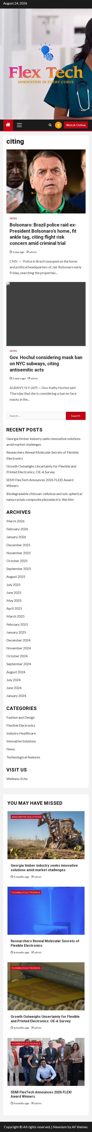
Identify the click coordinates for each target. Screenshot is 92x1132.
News (13, 218)
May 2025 (14, 600)
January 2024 (16, 696)
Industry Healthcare (21, 733)
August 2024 (15, 672)
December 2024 (18, 640)
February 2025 (17, 624)
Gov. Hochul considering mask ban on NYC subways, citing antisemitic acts (46, 363)
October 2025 (17, 561)
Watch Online (76, 125)
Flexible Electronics (20, 725)
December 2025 (18, 545)
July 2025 (13, 585)
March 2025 (15, 616)
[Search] (50, 125)
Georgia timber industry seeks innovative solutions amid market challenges (44, 867)
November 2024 (18, 648)
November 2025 (18, 553)
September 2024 (18, 664)
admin (33, 252)
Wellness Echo (17, 779)
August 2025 (15, 576)
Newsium (60, 1127)
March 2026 (15, 521)
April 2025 (14, 608)
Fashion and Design (20, 717)
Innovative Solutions (21, 741)
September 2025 (18, 569)
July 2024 (13, 680)
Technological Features (23, 757)
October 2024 (17, 656)
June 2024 (13, 688)
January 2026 (16, 537)
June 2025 (13, 592)
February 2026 (17, 529)
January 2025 (16, 632)
